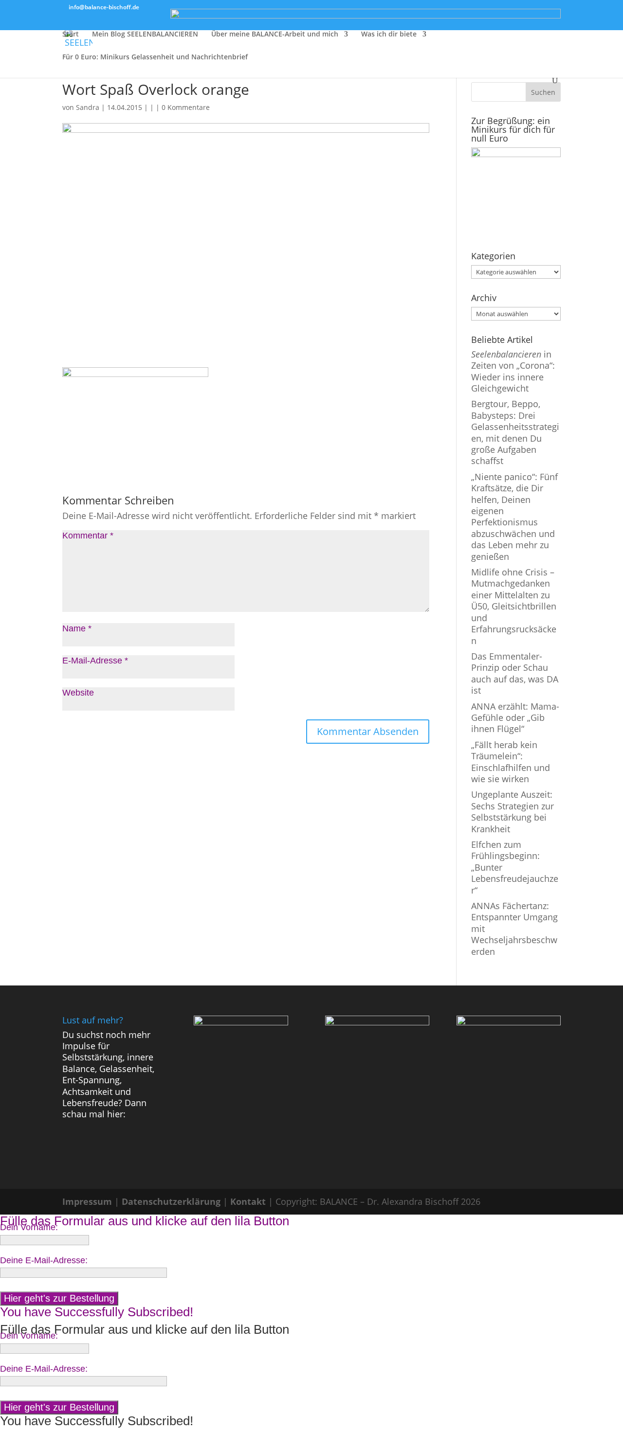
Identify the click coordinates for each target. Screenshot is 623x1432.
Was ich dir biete (389, 34)
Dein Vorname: (29, 1227)
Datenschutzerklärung (171, 1201)
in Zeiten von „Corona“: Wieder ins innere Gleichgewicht (513, 371)
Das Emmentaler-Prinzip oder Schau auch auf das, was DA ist (514, 673)
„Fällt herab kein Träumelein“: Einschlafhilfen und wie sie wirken (510, 762)
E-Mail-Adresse (95, 660)
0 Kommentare (186, 107)
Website (78, 693)
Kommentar (87, 535)
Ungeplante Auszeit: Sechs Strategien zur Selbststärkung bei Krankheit (512, 811)
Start (70, 34)
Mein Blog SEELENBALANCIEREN (145, 34)
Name (77, 628)
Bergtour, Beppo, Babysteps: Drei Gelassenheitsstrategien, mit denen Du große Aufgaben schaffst (515, 432)
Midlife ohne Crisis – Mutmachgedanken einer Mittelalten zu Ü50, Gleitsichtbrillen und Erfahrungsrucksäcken (513, 606)
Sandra (87, 107)
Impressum (87, 1201)
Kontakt (248, 1201)
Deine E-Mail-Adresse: (44, 1260)
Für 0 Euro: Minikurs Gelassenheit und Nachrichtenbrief (155, 57)
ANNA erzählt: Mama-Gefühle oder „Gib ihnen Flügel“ (515, 717)
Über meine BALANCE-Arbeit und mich (274, 34)
